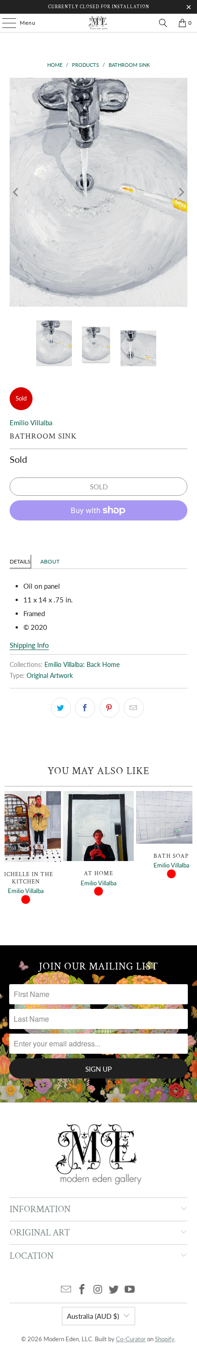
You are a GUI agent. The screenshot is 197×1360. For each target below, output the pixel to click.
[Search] (163, 23)
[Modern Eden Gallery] (98, 23)
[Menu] (4, 23)
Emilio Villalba (31, 422)
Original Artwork (50, 675)
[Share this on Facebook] (85, 708)
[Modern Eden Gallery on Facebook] (82, 1289)
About (50, 561)
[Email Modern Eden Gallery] (66, 1289)
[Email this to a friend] (134, 708)
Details (20, 561)
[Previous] (16, 192)
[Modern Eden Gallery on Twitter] (114, 1289)
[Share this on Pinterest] (109, 708)
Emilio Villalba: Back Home (82, 664)
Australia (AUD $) (93, 1316)
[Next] (180, 192)
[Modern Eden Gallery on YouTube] (130, 1289)
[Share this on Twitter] (61, 708)
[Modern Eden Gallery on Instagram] (98, 1289)
